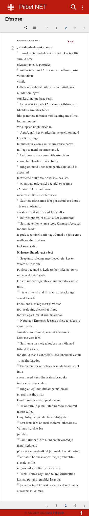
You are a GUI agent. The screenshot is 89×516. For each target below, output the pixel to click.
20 (18, 456)
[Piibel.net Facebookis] (80, 510)
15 (18, 365)
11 (18, 257)
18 (18, 421)
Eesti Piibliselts (55, 513)
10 (18, 222)
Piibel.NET (33, 6)
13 (18, 319)
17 (18, 404)
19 (18, 438)
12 (18, 291)
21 (18, 472)
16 (18, 387)
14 (18, 342)
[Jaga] (26, 28)
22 (18, 484)
